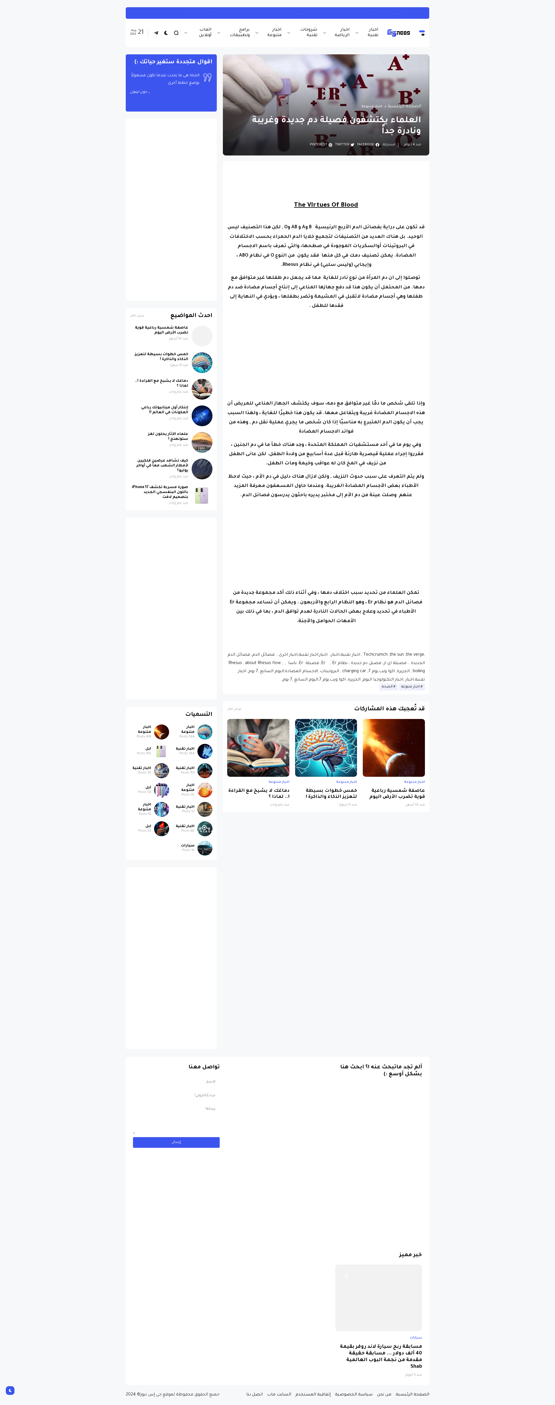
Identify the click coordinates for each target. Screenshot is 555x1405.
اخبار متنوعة (274, 33)
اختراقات (418, 13)
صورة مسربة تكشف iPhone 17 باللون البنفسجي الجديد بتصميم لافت (160, 492)
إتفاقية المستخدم (313, 1395)
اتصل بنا (254, 1395)
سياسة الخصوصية (354, 1395)
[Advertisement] (326, 354)
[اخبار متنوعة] (204, 731)
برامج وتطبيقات (240, 33)
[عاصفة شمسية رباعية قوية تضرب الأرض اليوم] (394, 748)
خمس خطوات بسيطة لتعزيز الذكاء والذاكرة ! (331, 794)
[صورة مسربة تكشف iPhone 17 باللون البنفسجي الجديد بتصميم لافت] (202, 495)
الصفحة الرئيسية (404, 106)
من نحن (384, 1395)
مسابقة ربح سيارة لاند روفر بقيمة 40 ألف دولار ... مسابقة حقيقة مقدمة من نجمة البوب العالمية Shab (381, 1357)
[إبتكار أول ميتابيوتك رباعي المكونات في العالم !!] (202, 415)
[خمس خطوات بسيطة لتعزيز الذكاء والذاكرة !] (326, 748)
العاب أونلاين (205, 33)
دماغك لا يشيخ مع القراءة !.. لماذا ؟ (258, 794)
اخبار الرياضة (342, 33)
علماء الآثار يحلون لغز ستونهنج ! (168, 436)
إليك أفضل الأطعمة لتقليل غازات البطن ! (362, 13)
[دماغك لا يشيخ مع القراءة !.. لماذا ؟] (258, 748)
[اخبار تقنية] (204, 751)
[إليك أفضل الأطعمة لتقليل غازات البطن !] (407, 13)
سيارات (188, 846)
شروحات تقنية (308, 33)
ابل (148, 749)
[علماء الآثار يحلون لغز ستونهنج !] (202, 442)
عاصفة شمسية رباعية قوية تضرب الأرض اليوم (397, 794)
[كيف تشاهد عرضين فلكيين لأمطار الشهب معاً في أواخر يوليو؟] (202, 469)
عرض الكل (234, 709)
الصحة (387, 687)
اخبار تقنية (373, 33)
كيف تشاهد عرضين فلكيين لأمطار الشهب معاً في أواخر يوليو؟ (162, 466)
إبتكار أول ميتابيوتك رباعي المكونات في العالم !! (164, 410)
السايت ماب (279, 1395)
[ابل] (161, 751)
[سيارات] (204, 848)
